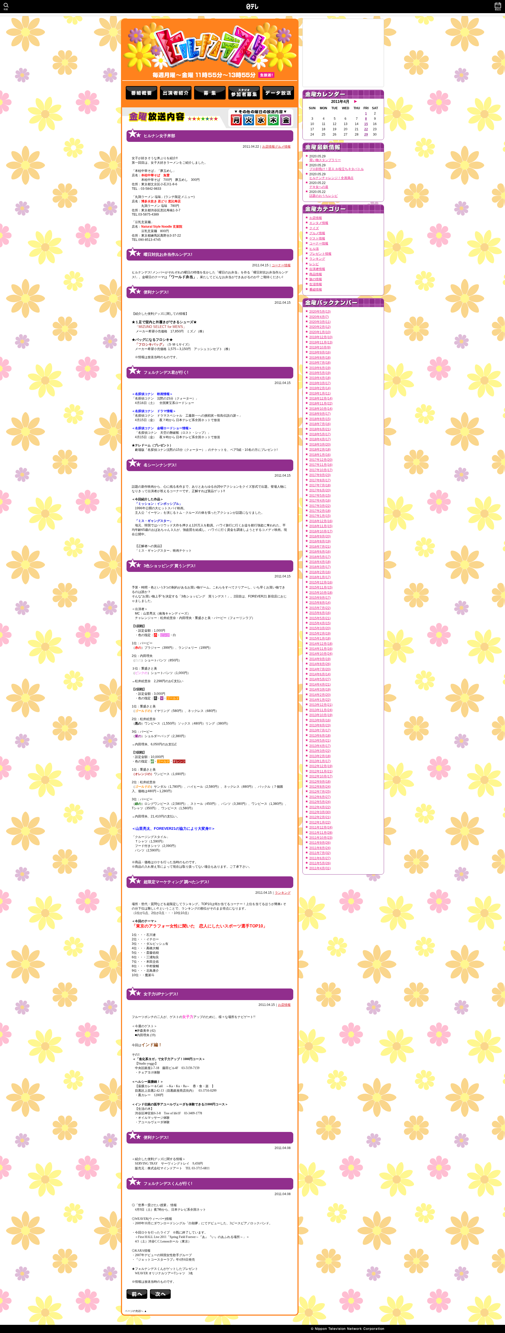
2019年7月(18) (320, 363)
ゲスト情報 (317, 238)
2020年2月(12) (320, 327)
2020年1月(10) (320, 332)
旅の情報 (315, 279)
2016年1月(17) (320, 577)
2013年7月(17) (320, 730)
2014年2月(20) (320, 695)
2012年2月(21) (320, 817)
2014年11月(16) (320, 649)
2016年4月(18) (320, 562)
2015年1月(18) (320, 638)
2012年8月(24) (320, 786)
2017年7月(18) (320, 485)
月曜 (236, 120)
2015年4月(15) (320, 623)
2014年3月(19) (320, 689)
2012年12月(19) (320, 766)
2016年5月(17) (320, 557)
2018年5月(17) (320, 434)
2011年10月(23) (320, 838)
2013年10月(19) (320, 715)
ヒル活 (314, 249)
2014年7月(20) (320, 669)
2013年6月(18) (320, 735)
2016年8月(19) (320, 541)
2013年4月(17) (320, 746)
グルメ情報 (283, 146)
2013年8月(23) (320, 725)
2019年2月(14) (320, 388)
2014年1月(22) (320, 700)
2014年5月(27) (320, 679)
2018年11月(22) (320, 403)
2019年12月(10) (320, 337)
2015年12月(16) (320, 582)
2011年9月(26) (320, 843)
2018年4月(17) (320, 439)
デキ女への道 (318, 187)
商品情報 (315, 274)
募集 (210, 94)
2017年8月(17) (320, 480)
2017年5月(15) (320, 495)
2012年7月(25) (320, 791)
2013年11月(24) (320, 710)
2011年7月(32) (320, 853)
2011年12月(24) (320, 827)
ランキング (283, 893)
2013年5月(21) (320, 740)
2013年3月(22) (320, 751)
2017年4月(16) (320, 500)
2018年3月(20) (320, 444)
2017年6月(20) (320, 490)
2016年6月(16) (320, 551)
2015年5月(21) (320, 618)
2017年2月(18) (320, 511)
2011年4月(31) (320, 868)
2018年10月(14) (320, 409)
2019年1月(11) (320, 393)
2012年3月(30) (320, 812)
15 (366, 124)
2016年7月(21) (320, 546)
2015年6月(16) (320, 613)
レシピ (314, 264)
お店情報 (268, 146)
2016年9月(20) (320, 536)
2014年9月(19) (320, 659)
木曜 (273, 120)
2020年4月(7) (319, 317)
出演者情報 (317, 269)
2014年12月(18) (320, 644)
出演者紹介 (175, 94)
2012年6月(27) (320, 797)
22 (366, 129)
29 (366, 134)
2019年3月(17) (320, 383)
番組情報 (315, 289)
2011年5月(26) (320, 863)
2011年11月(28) (320, 833)
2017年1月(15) (320, 516)
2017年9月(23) (320, 475)
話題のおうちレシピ (323, 196)
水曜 (260, 120)
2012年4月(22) (320, 807)
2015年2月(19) (320, 633)
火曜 (248, 120)
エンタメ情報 (318, 223)
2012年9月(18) (320, 781)
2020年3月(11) (320, 322)
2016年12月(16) (320, 521)
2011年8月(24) (320, 848)
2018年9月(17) (320, 414)
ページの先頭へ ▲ (136, 1311)
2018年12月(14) (320, 398)
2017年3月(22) (320, 506)
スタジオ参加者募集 (244, 94)
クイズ (314, 228)
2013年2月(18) (320, 756)
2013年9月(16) (320, 720)
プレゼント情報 (320, 254)
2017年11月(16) (320, 465)
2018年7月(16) (320, 424)
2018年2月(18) (320, 449)
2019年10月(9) (320, 347)
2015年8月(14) (320, 603)
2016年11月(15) (320, 526)
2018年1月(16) (320, 455)
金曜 (285, 120)
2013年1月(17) (320, 761)
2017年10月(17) (320, 470)
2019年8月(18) (320, 358)
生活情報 (315, 284)
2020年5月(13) (320, 311)
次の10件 (160, 1294)
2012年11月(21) (320, 771)
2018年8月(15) (320, 419)
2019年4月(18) (320, 378)
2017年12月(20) (320, 460)
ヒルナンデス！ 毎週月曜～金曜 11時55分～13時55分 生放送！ (210, 49)
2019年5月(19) (320, 373)
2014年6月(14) (320, 674)
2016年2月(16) (320, 572)
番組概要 (141, 94)
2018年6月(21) (320, 429)
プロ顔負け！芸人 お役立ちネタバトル (336, 169)
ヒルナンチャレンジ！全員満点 (331, 178)
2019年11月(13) (320, 342)
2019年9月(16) (320, 352)
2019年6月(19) (320, 368)
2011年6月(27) (320, 858)
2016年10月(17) (320, 531)
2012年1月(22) (320, 822)
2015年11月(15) (320, 587)
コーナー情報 (281, 265)
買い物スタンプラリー (325, 160)
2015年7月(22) (320, 608)
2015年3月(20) (320, 628)
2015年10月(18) (320, 593)
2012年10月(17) (320, 776)
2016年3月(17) (320, 567)
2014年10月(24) (320, 654)
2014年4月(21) (320, 684)
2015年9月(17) (320, 598)
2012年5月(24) (320, 802)
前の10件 (138, 1294)
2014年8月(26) (320, 664)
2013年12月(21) (320, 705)
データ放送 (278, 94)
